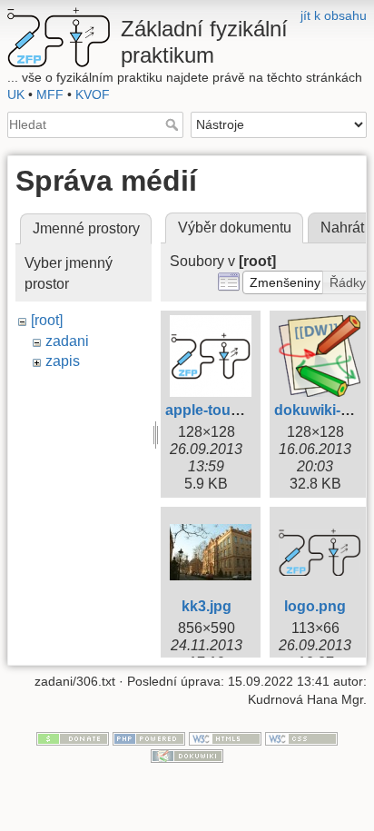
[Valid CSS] (301, 737)
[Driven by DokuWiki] (187, 755)
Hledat (173, 124)
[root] (47, 320)
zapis (62, 361)
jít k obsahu (333, 15)
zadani (67, 341)
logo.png (315, 606)
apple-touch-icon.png (239, 410)
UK (16, 94)
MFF (50, 94)
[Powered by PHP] (149, 737)
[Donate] (72, 737)
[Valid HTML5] (225, 737)
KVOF (92, 94)
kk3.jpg (206, 606)
